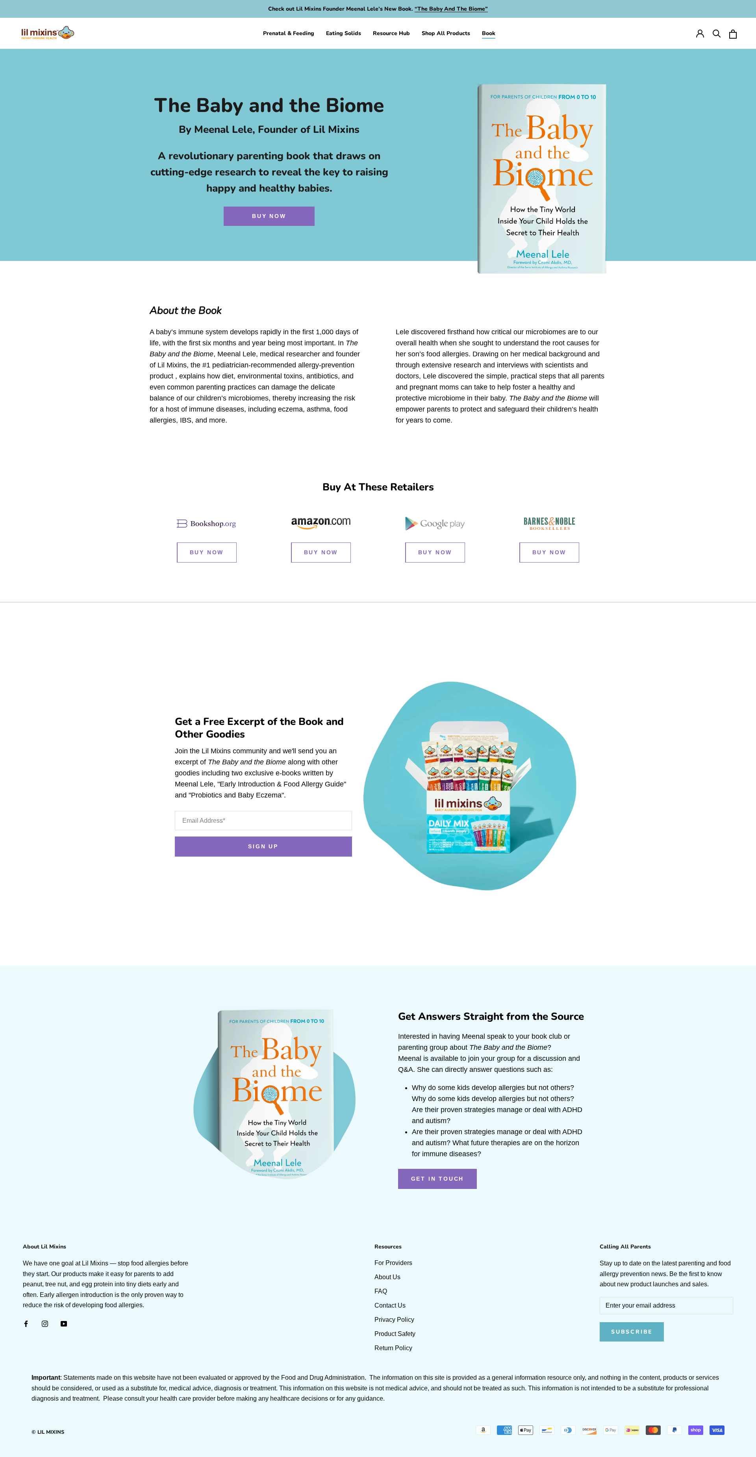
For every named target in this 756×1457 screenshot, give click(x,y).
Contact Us (390, 1305)
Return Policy (393, 1348)
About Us (387, 1277)
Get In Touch (437, 1179)
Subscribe (631, 1332)
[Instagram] (45, 1323)
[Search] (716, 33)
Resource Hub (391, 33)
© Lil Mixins (48, 1432)
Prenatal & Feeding (288, 33)
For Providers (393, 1263)
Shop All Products (446, 33)
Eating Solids (343, 33)
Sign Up (263, 846)
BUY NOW (269, 216)
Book (488, 33)
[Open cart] (732, 33)
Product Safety (394, 1333)
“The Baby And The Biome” (451, 9)
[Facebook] (26, 1323)
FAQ (380, 1291)
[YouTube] (64, 1323)
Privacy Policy (394, 1319)
